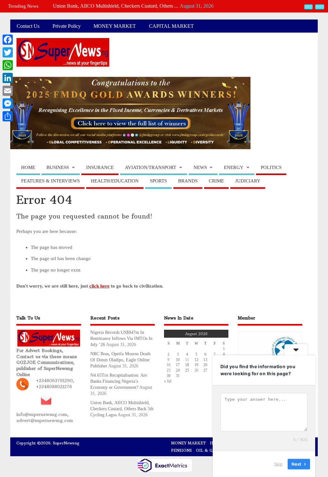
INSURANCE (100, 167)
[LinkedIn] (7, 78)
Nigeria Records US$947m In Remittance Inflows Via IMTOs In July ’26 (121, 338)
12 (196, 360)
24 (178, 370)
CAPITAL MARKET (171, 26)
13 (205, 360)
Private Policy (67, 26)
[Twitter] (7, 52)
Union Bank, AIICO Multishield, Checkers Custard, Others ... (115, 6)
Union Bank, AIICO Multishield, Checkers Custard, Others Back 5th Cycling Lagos (121, 408)
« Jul (167, 381)
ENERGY (233, 167)
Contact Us (28, 26)
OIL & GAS (206, 450)
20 (205, 365)
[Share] (7, 116)
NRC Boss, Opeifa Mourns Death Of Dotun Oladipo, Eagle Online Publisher (120, 359)
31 (178, 375)
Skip (278, 463)
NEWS (200, 167)
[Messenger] (7, 103)
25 (187, 370)
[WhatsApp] (7, 65)
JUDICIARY (247, 180)
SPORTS (158, 180)
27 (205, 370)
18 (187, 365)
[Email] (7, 90)
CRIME (216, 180)
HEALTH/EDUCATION (115, 180)
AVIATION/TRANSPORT (150, 167)
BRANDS (188, 180)
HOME (28, 167)
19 (196, 365)
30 (168, 375)
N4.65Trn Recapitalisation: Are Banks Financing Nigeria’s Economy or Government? (118, 381)
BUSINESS (57, 167)
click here (99, 286)
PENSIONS (181, 450)
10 (178, 360)
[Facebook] (7, 39)
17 (178, 365)
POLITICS (271, 167)
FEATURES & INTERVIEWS (50, 180)
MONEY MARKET (115, 26)
